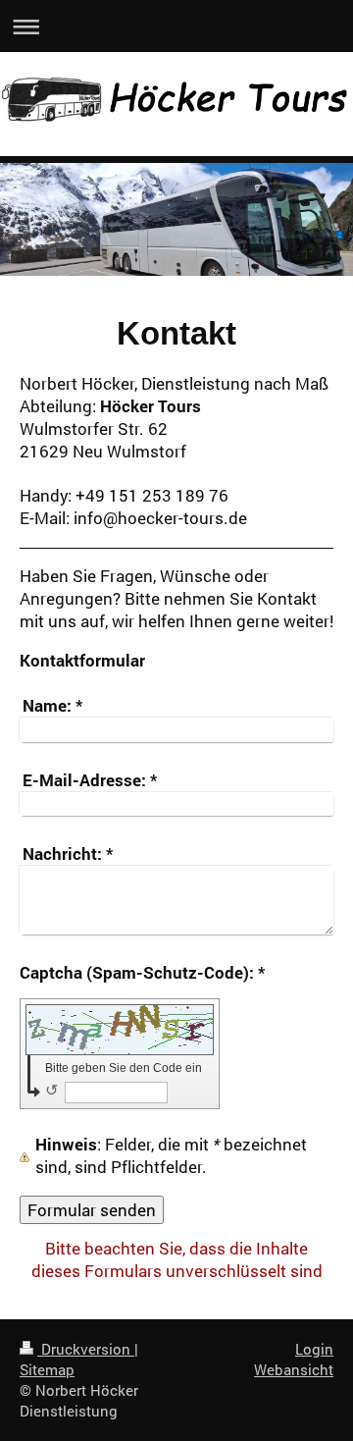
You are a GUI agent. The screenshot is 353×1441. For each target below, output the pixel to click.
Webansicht (293, 1369)
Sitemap (47, 1369)
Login (314, 1349)
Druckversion (85, 1349)
